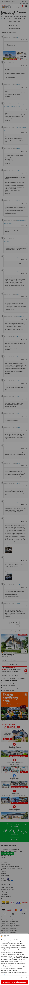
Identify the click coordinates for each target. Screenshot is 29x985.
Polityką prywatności (6, 974)
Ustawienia (24, 978)
